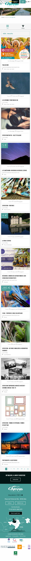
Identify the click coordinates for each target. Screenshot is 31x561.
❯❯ (28, 469)
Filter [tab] (23, 28)
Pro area (20, 534)
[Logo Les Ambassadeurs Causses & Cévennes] (29, 547)
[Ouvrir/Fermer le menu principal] (1, 4)
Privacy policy (15, 536)
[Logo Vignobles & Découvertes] (15, 553)
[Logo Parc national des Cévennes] (21, 547)
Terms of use (22, 536)
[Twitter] (20, 495)
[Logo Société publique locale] (8, 546)
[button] (26, 1)
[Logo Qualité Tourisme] (14, 540)
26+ (18, 469)
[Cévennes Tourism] (12, 4)
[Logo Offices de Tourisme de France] (9, 540)
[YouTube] (22, 495)
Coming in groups (12, 534)
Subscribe (15, 479)
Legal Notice (8, 536)
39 (21, 469)
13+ (14, 469)
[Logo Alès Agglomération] (21, 540)
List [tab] (8, 28)
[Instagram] (18, 495)
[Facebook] (17, 495)
